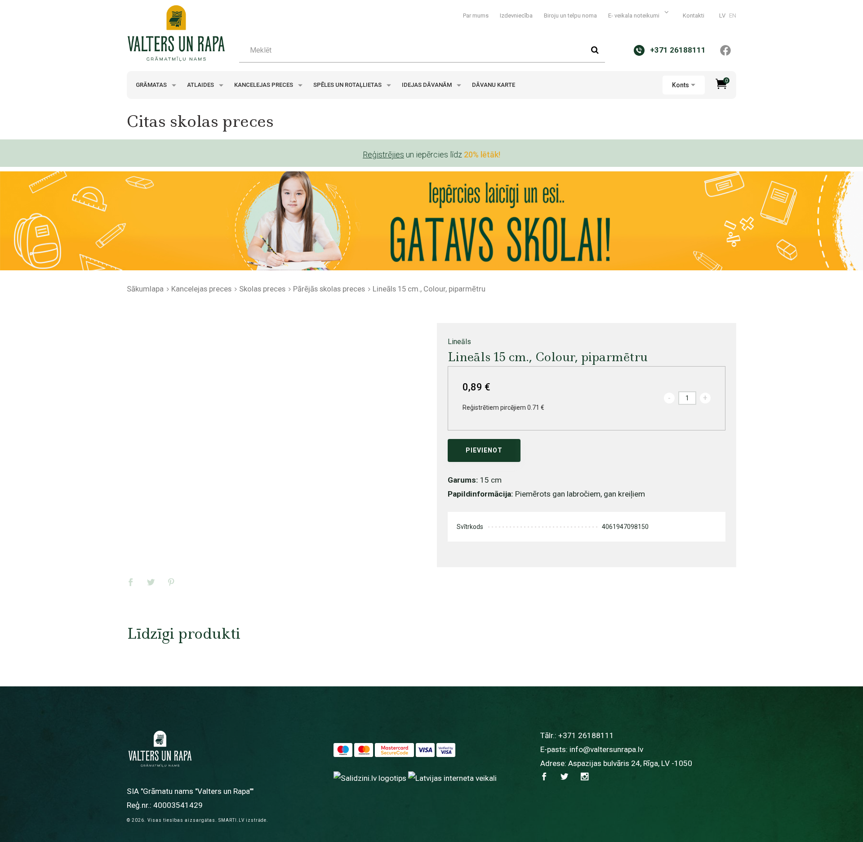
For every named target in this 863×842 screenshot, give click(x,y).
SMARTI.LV (231, 820)
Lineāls (459, 341)
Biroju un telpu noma (570, 15)
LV (722, 15)
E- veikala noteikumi (634, 15)
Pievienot (484, 450)
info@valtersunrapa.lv (606, 749)
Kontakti (693, 15)
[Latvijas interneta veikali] (452, 777)
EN (732, 15)
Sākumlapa (145, 288)
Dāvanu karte (493, 84)
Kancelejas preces (264, 84)
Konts (680, 85)
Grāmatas (152, 84)
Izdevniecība (516, 15)
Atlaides (201, 84)
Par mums (476, 15)
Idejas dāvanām (427, 84)
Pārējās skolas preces (329, 288)
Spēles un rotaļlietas (348, 84)
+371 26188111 (586, 735)
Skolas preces (262, 288)
